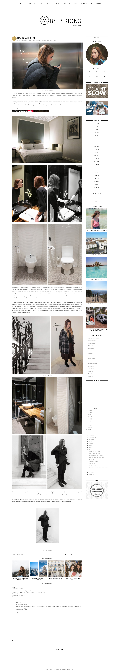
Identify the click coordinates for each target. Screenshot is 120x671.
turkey (97, 201)
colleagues (20, 40)
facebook (104, 72)
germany (97, 161)
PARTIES (57, 3)
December (91, 431)
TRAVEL (41, 3)
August (90, 439)
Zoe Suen (90, 353)
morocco (96, 181)
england (96, 155)
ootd (45, 40)
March (90, 449)
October (91, 435)
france (97, 158)
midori (18, 602)
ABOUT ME (32, 3)
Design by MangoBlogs (67, 669)
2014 (88, 429)
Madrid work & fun (93, 461)
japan (97, 170)
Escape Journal (91, 358)
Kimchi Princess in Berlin (94, 451)
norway (97, 184)
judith (34, 40)
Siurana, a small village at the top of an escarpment (97, 304)
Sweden (97, 138)
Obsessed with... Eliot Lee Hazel (96, 455)
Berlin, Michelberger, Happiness (96, 457)
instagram (97, 77)
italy (96, 167)
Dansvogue (90, 376)
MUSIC (49, 3)
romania (97, 190)
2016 (88, 425)
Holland (97, 126)
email (68, 554)
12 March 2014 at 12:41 (17, 588)
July (90, 441)
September (91, 437)
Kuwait (97, 129)
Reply (80, 598)
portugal (97, 187)
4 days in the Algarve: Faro (97, 254)
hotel (25, 40)
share (80, 554)
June (90, 443)
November (91, 433)
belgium (97, 149)
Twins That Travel (92, 340)
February (91, 472)
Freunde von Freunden (93, 338)
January (91, 474)
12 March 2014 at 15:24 (21, 604)
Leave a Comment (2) (18, 554)
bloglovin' (104, 77)
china (97, 152)
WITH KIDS (84, 3)
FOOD (75, 3)
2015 (88, 427)
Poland (97, 132)
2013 (88, 477)
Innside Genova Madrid (57, 105)
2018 (88, 421)
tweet (74, 554)
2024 (88, 412)
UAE (97, 141)
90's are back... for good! (94, 453)
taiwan (97, 199)
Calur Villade (91, 368)
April (90, 447)
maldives (97, 175)
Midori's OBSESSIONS (55, 669)
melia (42, 40)
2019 (88, 419)
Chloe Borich (91, 361)
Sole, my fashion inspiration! (47, 90)
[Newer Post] (12, 641)
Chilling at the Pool (96, 279)
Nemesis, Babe (91, 350)
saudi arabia (97, 193)
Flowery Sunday (92, 465)
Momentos (90, 373)
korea (97, 173)
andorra (96, 146)
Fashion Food (91, 366)
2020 (88, 416)
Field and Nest (91, 343)
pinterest (89, 77)
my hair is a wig (92, 463)
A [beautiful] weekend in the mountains (98, 467)
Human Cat (90, 371)
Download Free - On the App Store (94, 117)
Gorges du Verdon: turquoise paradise (97, 230)
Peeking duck (91, 348)
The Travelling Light (92, 363)
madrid (38, 40)
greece (97, 164)
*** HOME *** (21, 3)
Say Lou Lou (91, 459)
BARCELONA (67, 3)
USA (97, 144)
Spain (51, 40)
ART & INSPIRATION (96, 3)
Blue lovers (91, 469)
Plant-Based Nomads (93, 356)
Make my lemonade (92, 345)
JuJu (13, 587)
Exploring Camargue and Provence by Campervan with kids (97, 330)
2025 (88, 410)
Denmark (97, 123)
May (90, 445)
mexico (97, 178)
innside (29, 40)
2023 (88, 414)
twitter (97, 72)
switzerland (97, 196)
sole (48, 40)
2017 (88, 423)
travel (55, 40)
